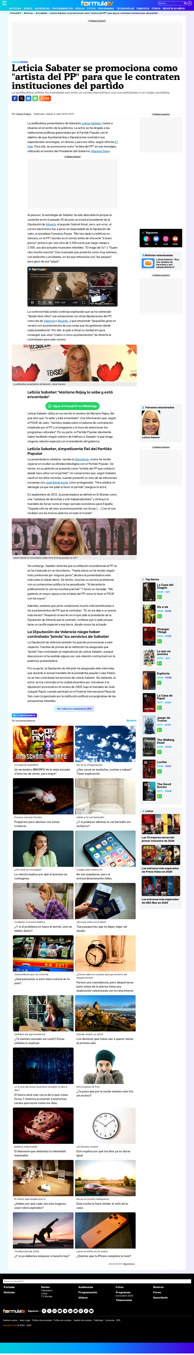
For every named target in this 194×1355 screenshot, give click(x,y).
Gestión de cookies (82, 1320)
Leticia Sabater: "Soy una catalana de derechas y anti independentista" (167, 263)
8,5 (159, 707)
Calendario (46, 1290)
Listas (44, 1293)
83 (47, 98)
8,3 (159, 597)
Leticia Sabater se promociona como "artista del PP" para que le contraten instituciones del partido (104, 13)
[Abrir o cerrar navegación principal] (4, 3)
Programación (62, 8)
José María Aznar (57, 482)
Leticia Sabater (91, 123)
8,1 (159, 682)
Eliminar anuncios (97, 21)
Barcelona (82, 459)
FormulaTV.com (10, 1325)
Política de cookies (62, 1320)
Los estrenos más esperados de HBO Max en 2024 (160, 900)
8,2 (159, 730)
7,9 (159, 752)
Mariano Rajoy (100, 151)
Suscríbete (160, 1297)
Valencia (49, 321)
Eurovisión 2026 (124, 1295)
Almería (51, 224)
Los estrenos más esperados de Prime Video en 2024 (160, 869)
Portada (9, 1287)
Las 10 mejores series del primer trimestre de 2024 (158, 839)
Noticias (15, 8)
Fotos (91, 8)
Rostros (158, 1287)
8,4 (159, 616)
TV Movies (46, 1296)
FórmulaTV (15, 13)
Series (28, 8)
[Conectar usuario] (189, 3)
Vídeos (80, 8)
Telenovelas (125, 8)
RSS (118, 1320)
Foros (156, 8)
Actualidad (41, 13)
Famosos (143, 8)
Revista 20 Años (174, 8)
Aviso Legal (25, 1320)
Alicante (63, 321)
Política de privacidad (42, 1320)
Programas (106, 8)
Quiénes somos (10, 1320)
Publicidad (98, 1320)
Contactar (109, 1320)
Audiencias (42, 8)
